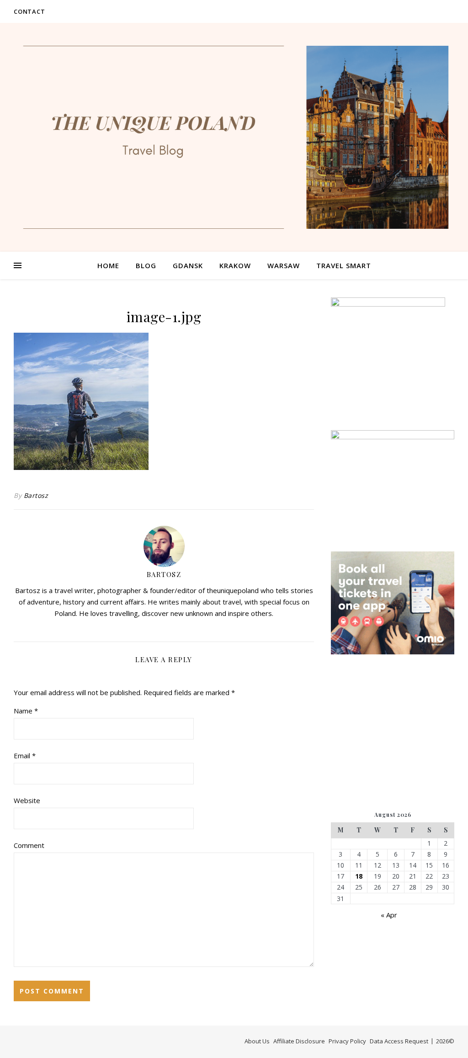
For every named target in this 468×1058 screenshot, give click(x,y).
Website (27, 800)
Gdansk (188, 265)
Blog (146, 265)
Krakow (235, 265)
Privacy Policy (347, 1041)
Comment (29, 845)
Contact (29, 11)
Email (25, 755)
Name (26, 710)
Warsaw (283, 265)
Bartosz (36, 495)
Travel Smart (343, 265)
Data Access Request (399, 1041)
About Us (257, 1041)
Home (108, 265)
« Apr (389, 914)
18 (358, 876)
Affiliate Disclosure (299, 1041)
